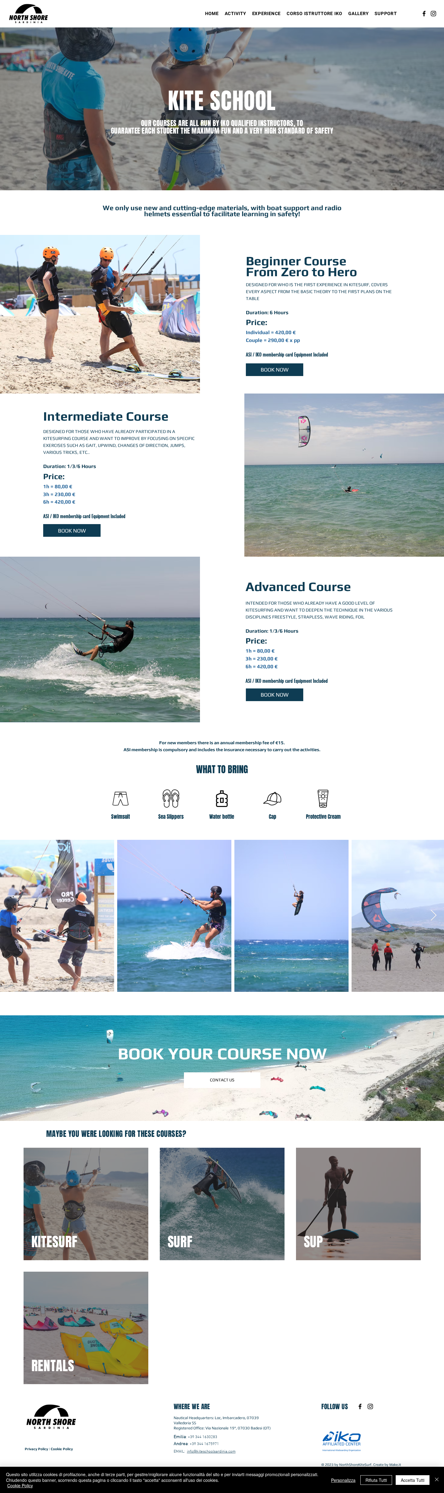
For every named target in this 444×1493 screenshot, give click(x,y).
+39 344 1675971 (204, 1444)
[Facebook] (424, 13)
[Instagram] (433, 13)
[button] (235, 13)
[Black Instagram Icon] (370, 1406)
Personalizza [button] (343, 1480)
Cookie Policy (62, 1449)
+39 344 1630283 (202, 1437)
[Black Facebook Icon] (360, 1406)
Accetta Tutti (412, 1480)
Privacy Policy (36, 1449)
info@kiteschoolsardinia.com (211, 1451)
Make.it (395, 1465)
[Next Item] (433, 916)
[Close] (436, 1480)
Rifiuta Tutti (376, 1480)
